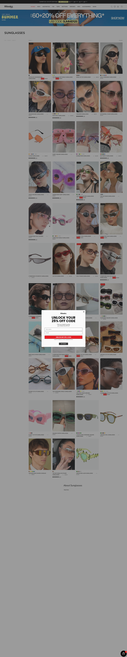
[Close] (84, 312)
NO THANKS (63, 343)
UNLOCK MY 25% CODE (63, 337)
